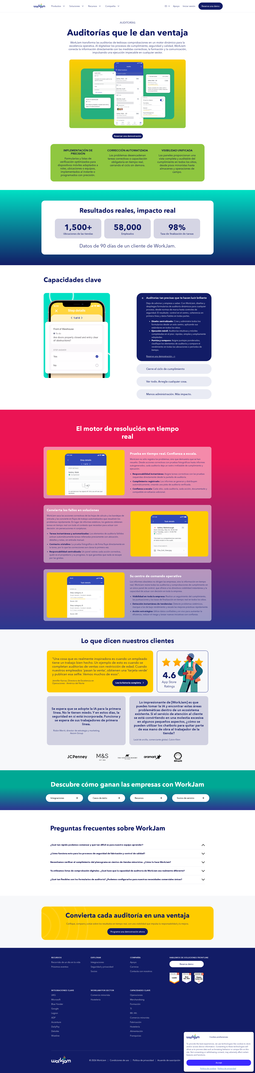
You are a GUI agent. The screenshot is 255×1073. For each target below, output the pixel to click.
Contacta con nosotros (141, 971)
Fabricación (135, 1022)
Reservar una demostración (127, 136)
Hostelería (96, 999)
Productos (56, 6)
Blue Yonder (57, 1004)
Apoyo (133, 962)
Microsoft (55, 999)
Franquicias (135, 1035)
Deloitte (55, 1031)
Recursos (92, 6)
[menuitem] (58, 6)
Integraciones (97, 962)
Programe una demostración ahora (127, 931)
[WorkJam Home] (39, 6)
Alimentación (136, 1031)
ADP (53, 1017)
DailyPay (55, 1026)
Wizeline (55, 1035)
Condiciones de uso (119, 1060)
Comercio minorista (100, 995)
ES (166, 6)
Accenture (56, 1022)
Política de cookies (208, 1068)
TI (131, 1008)
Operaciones (136, 995)
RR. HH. (133, 1013)
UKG (53, 995)
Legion (54, 1013)
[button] (210, 6)
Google (55, 1008)
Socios (94, 971)
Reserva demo (187, 964)
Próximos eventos (59, 966)
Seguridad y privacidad (102, 966)
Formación (135, 1004)
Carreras (134, 966)
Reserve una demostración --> (160, 356)
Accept (219, 1063)
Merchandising (137, 999)
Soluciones (74, 6)
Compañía (110, 6)
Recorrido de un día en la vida (65, 962)
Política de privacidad (227, 1068)
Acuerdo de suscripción (168, 1060)
